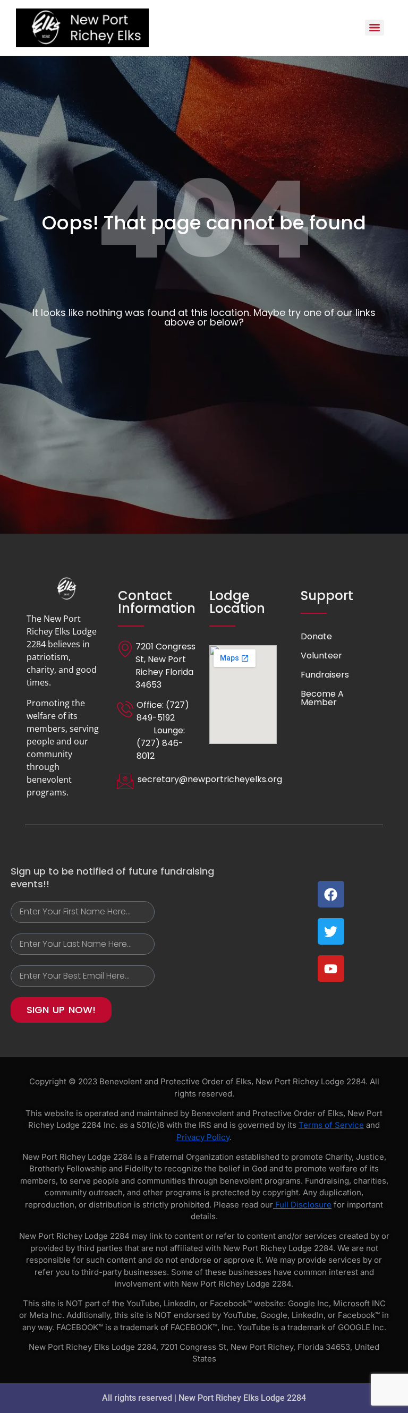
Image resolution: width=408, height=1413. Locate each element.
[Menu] (374, 28)
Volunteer (321, 655)
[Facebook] (331, 894)
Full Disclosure (303, 1205)
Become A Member (322, 698)
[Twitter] (331, 931)
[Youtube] (331, 968)
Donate (316, 636)
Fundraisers (325, 675)
